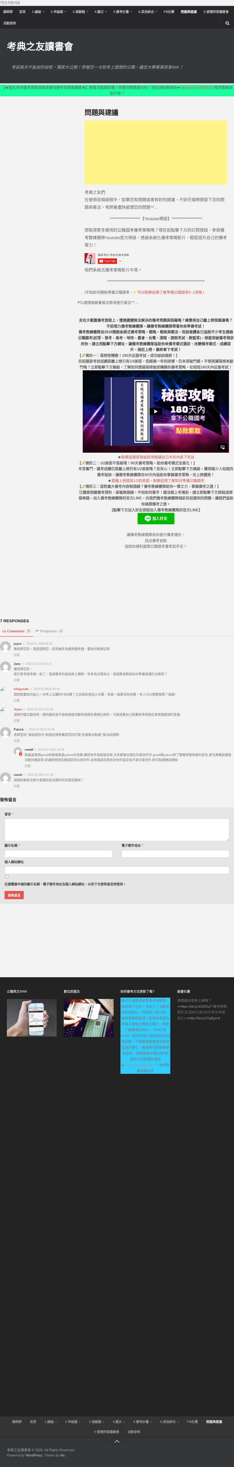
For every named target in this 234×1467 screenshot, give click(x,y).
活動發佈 (9, 23)
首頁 (22, 12)
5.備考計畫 (121, 12)
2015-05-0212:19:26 (40, 709)
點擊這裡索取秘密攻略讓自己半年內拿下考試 (157, 457)
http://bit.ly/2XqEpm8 (204, 1018)
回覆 (17, 655)
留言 (9, 814)
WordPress (34, 1455)
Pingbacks (51, 631)
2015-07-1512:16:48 (51, 749)
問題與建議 (189, 12)
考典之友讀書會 (40, 46)
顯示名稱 (12, 845)
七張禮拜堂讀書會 (216, 12)
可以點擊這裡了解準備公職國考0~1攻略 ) (170, 292)
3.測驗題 (79, 12)
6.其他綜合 (146, 12)
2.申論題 (57, 12)
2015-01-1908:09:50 (39, 643)
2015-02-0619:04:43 (47, 689)
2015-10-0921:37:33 (40, 775)
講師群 (8, 12)
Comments (18, 631)
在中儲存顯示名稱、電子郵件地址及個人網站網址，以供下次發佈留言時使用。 (65, 884)
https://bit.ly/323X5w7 (140, 1065)
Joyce (18, 709)
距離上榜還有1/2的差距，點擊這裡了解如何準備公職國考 (158, 481)
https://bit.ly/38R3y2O (197, 87)
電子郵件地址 (132, 845)
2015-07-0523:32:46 (42, 729)
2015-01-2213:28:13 (38, 664)
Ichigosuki (21, 689)
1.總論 (36, 12)
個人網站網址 (14, 862)
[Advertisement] (156, 153)
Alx (62, 1455)
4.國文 (99, 12)
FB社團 (169, 12)
